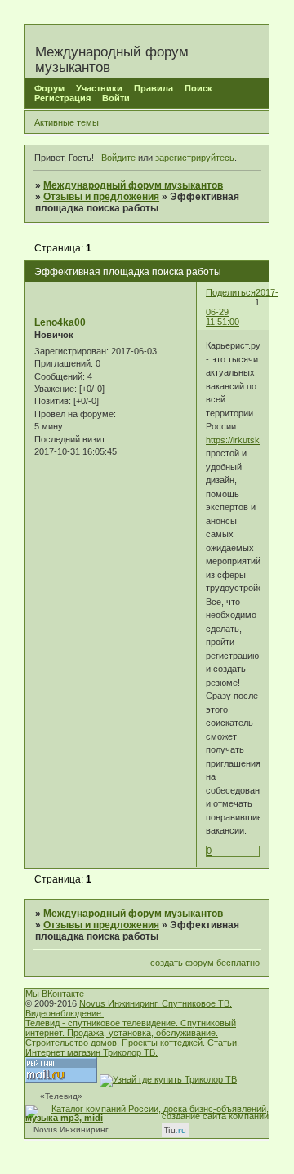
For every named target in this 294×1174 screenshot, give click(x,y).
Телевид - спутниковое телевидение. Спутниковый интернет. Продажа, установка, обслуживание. (130, 1028)
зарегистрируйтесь (194, 157)
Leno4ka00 (60, 322)
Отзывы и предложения (101, 196)
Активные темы (66, 122)
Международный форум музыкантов (133, 185)
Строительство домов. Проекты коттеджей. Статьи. (132, 1042)
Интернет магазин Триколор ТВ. (91, 1052)
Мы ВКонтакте (54, 993)
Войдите (118, 157)
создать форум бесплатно (205, 962)
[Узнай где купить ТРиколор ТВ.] (168, 1079)
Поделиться (231, 292)
